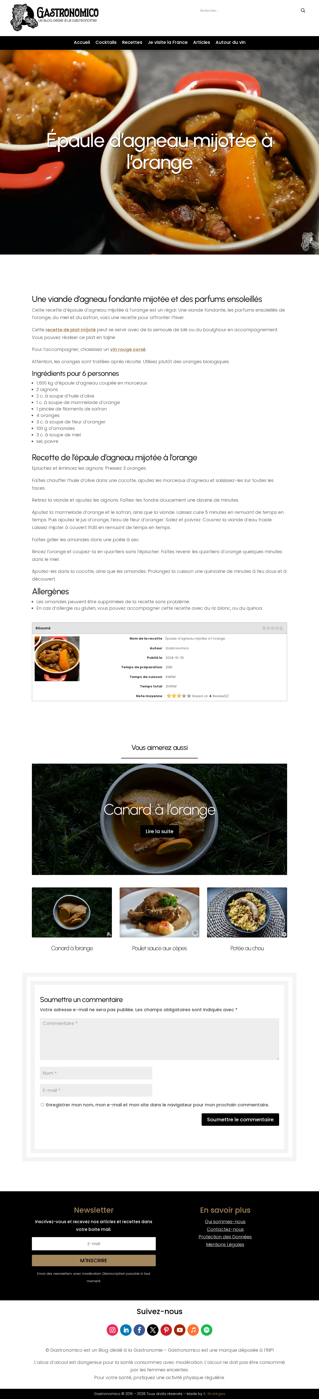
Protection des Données (225, 1237)
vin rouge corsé (128, 349)
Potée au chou (247, 948)
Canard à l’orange (160, 809)
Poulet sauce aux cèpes (159, 948)
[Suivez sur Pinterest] (166, 1330)
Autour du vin (230, 43)
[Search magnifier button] (303, 10)
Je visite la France (168, 43)
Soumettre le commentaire (240, 1119)
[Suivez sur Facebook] (139, 1330)
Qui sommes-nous (225, 1221)
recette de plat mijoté (71, 330)
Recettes (132, 43)
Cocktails (106, 43)
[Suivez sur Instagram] (112, 1330)
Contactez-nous (225, 1229)
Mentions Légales (225, 1244)
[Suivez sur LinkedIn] (126, 1330)
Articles (201, 43)
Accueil (82, 43)
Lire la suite (159, 831)
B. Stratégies (214, 1393)
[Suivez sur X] (153, 1330)
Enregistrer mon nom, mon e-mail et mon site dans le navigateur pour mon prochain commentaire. (157, 1105)
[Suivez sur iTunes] (193, 1330)
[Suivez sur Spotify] (206, 1330)
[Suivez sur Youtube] (179, 1330)
